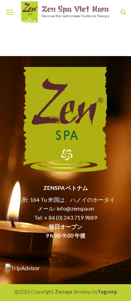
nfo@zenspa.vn (76, 208)
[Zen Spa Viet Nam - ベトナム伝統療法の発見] (65, 12)
